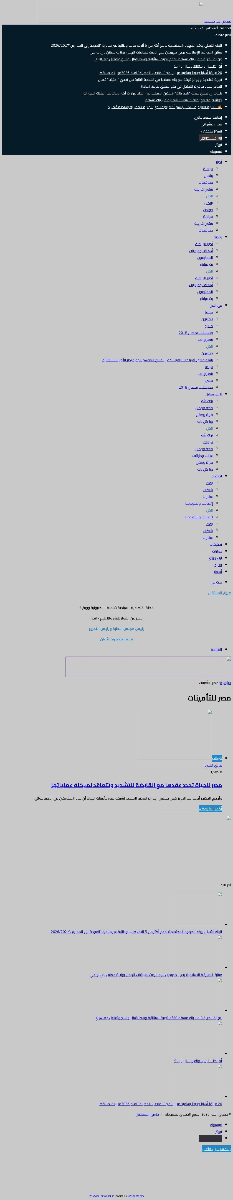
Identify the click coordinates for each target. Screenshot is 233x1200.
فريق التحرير (213, 765)
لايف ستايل (213, 394)
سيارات (208, 441)
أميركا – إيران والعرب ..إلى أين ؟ (198, 65)
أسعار (218, 571)
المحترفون (205, 257)
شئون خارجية (203, 189)
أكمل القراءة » (210, 808)
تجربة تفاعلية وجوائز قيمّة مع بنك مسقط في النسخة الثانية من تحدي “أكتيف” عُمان (160, 79)
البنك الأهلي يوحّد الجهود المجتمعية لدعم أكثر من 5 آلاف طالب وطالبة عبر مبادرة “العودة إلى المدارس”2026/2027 (136, 45)
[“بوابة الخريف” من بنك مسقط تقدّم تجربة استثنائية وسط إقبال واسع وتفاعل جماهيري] (197, 1010)
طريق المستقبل (147, 1114)
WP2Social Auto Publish (101, 1196)
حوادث (208, 209)
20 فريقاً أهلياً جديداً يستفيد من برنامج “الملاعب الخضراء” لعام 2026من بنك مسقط (160, 72)
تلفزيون (207, 319)
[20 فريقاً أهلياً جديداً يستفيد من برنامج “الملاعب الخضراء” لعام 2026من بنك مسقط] (197, 1096)
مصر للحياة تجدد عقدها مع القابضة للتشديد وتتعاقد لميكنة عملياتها (136, 785)
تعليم (218, 564)
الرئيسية (225, 682)
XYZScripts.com (136, 1196)
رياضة (218, 237)
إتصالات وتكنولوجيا (199, 503)
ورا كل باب (205, 421)
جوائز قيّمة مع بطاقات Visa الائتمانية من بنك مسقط (183, 100)
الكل (209, 196)
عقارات (208, 496)
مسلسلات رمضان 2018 (196, 332)
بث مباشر (206, 264)
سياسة (208, 168)
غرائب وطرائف (202, 455)
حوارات (217, 551)
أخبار (219, 161)
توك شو (207, 400)
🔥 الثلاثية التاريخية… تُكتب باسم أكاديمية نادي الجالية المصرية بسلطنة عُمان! (165, 106)
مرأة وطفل (204, 414)
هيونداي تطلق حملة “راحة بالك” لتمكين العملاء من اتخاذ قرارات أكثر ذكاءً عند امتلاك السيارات (153, 93)
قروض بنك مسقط (217, 21)
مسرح (209, 325)
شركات (208, 489)
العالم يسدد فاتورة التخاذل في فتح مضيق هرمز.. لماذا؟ (181, 86)
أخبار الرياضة (204, 243)
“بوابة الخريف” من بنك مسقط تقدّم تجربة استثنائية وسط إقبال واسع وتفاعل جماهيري (158, 59)
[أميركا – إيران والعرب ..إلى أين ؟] (197, 1053)
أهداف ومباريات (201, 250)
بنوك (209, 482)
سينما (209, 312)
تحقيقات (216, 544)
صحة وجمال (204, 407)
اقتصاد (217, 476)
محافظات (206, 182)
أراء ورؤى (215, 558)
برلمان (208, 175)
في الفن (216, 305)
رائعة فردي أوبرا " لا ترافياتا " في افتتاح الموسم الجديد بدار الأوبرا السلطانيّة (157, 360)
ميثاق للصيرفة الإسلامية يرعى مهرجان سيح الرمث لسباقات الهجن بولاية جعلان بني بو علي (156, 52)
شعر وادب (205, 339)
